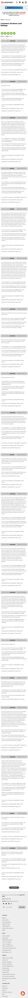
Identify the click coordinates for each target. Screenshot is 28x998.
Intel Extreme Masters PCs (9, 948)
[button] (16, 2)
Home (2, 19)
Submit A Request (7, 962)
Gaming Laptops (6, 922)
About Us (4, 986)
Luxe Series (5, 938)
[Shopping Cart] (19, 2)
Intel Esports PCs (6, 950)
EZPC (3, 930)
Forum (4, 980)
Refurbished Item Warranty (9, 978)
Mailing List (5, 988)
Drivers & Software (7, 964)
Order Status (5, 968)
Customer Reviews (7, 992)
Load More (14, 887)
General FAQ (5, 972)
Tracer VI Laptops (6, 944)
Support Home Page (7, 957)
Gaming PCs (5, 920)
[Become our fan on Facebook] (3, 903)
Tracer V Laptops (6, 942)
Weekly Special (6, 926)
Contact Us (5, 960)
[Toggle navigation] (25, 2)
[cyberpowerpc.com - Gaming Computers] (7, 2)
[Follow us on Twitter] (8, 903)
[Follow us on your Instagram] (11, 903)
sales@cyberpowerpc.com (12, 901)
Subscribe (22, 907)
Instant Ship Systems (7, 928)
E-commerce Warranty (8, 976)
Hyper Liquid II (6, 935)
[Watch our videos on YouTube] (6, 903)
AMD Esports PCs (6, 952)
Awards (4, 990)
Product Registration (7, 966)
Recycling (4, 996)
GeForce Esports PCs (7, 946)
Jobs (3, 994)
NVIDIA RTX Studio (7, 940)
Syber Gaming (6, 924)
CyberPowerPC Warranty (8, 974)
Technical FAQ (6, 970)
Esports (4, 918)
